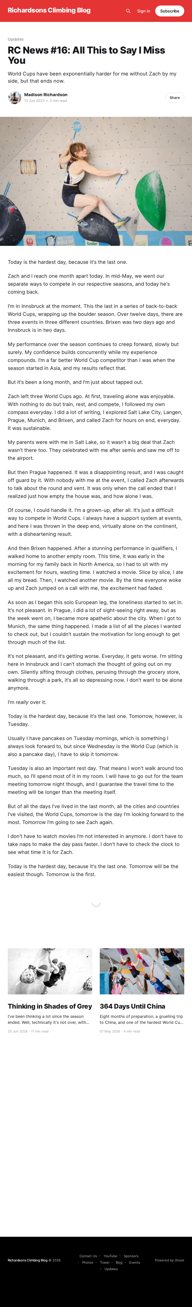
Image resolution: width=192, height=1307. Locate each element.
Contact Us (88, 1256)
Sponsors (131, 1256)
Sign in (143, 10)
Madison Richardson (46, 94)
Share (175, 97)
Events (134, 1262)
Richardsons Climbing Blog (49, 10)
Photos (87, 1262)
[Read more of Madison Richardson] (15, 98)
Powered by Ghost (169, 1260)
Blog (119, 1262)
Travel (104, 1262)
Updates (16, 39)
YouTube (110, 1256)
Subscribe (169, 10)
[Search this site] (128, 11)
